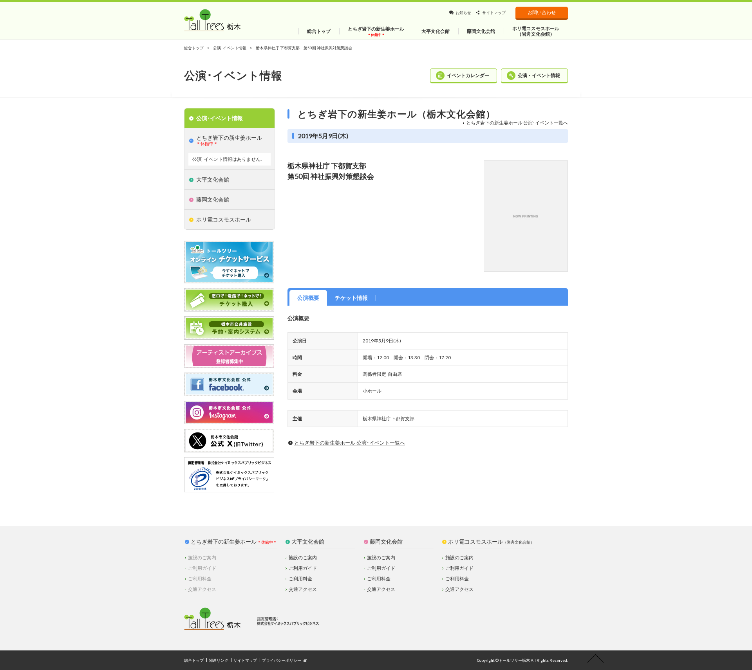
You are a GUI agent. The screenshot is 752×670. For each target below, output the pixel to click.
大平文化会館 (307, 541)
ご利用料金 (300, 579)
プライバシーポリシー (281, 660)
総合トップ (194, 47)
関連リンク (218, 660)
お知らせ (463, 12)
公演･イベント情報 (229, 47)
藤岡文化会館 (386, 541)
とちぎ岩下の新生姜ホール (224, 541)
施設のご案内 (303, 557)
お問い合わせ (542, 12)
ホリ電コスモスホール (491, 541)
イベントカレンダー (468, 75)
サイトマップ (494, 12)
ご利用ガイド (303, 568)
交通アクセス (303, 589)
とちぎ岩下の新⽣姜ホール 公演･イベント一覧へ (517, 123)
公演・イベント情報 (539, 75)
